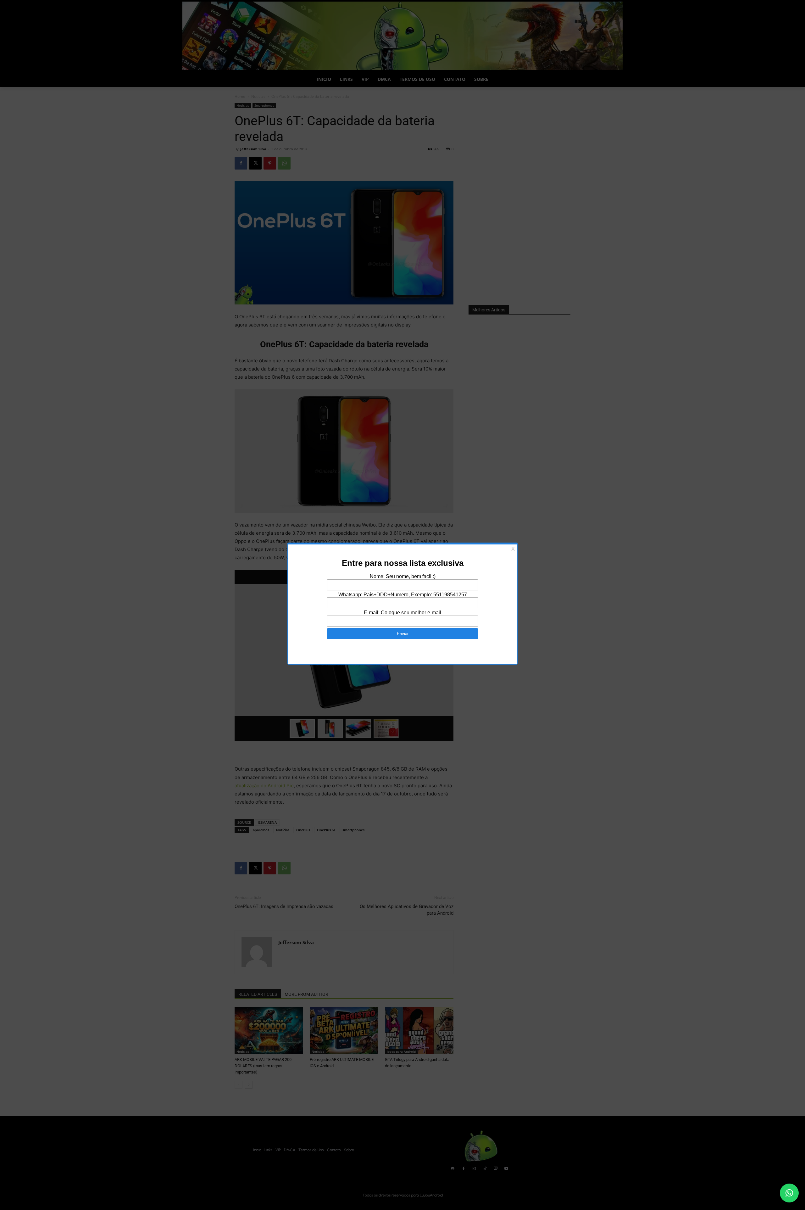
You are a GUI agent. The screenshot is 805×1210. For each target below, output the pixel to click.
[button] (789, 1193)
